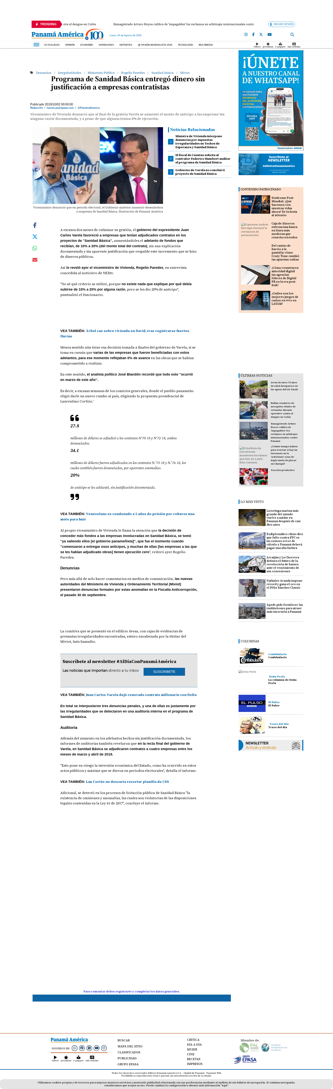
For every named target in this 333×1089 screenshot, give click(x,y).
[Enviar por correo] (34, 260)
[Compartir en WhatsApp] (34, 249)
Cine (190, 1054)
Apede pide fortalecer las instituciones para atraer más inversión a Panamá (285, 608)
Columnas (249, 641)
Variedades (106, 45)
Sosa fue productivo (283, 470)
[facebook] (253, 35)
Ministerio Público (101, 73)
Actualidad (52, 45)
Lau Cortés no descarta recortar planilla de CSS (127, 781)
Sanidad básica (162, 73)
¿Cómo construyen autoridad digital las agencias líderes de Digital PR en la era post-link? (285, 276)
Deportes (125, 45)
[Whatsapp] (74, 1048)
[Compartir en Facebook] (35, 225)
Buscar (124, 1040)
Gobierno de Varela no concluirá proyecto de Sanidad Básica (200, 172)
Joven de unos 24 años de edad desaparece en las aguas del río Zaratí (284, 386)
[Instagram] (246, 35)
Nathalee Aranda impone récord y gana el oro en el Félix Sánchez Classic (284, 584)
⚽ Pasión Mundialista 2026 (155, 45)
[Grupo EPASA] (245, 1062)
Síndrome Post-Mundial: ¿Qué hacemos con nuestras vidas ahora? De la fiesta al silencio (284, 206)
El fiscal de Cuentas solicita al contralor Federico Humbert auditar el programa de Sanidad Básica (202, 158)
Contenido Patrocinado (260, 189)
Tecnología (185, 45)
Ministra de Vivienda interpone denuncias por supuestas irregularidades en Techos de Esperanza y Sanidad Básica (198, 141)
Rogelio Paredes (133, 73)
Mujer (192, 1049)
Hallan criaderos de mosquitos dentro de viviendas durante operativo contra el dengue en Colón (283, 410)
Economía (86, 45)
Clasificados (129, 1052)
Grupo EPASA (128, 1064)
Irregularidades (70, 73)
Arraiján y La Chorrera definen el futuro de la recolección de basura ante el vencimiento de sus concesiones (283, 564)
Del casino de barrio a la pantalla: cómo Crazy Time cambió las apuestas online (285, 252)
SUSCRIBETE (164, 672)
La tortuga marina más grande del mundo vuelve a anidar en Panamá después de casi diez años (284, 518)
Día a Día (194, 1044)
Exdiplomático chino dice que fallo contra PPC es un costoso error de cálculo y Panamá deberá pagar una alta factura (285, 541)
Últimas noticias (256, 375)
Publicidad (127, 1058)
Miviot (185, 73)
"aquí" (224, 1085)
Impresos (195, 1064)
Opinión (70, 45)
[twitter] (261, 35)
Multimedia (206, 45)
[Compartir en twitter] (35, 236)
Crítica (193, 1040)
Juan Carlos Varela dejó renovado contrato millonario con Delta (141, 694)
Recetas (193, 1059)
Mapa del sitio (130, 1046)
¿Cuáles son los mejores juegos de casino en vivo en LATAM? (285, 298)
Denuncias (44, 73)
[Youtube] (269, 35)
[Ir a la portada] (58, 35)
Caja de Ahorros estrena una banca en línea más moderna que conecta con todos (284, 230)
